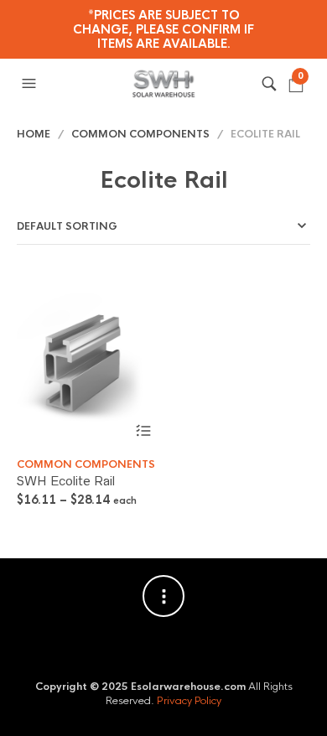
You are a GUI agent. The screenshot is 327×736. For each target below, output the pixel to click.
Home (33, 134)
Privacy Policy (189, 700)
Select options (143, 431)
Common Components (140, 134)
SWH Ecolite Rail (66, 481)
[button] (31, 84)
